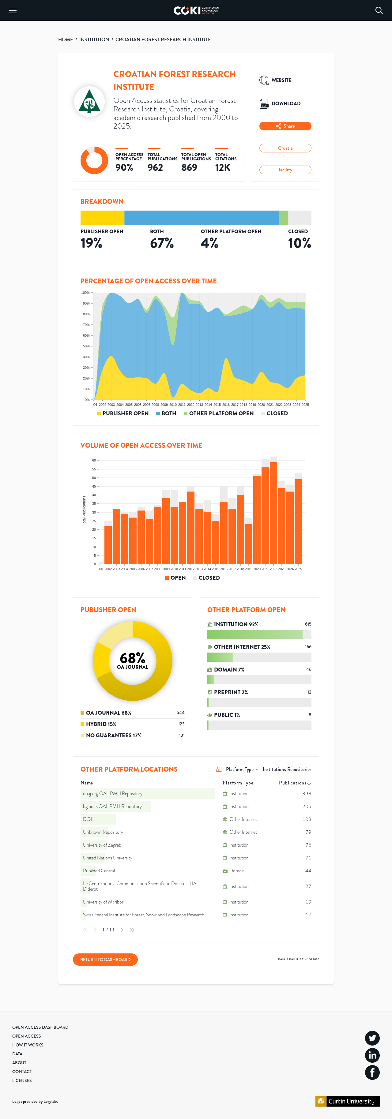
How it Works (27, 1045)
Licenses (22, 1080)
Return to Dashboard (105, 959)
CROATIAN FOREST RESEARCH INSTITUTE (163, 39)
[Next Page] (122, 930)
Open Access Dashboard (40, 1027)
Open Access (26, 1036)
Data (17, 1054)
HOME (65, 39)
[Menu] (13, 10)
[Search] (379, 10)
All (219, 769)
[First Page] (85, 930)
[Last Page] (132, 930)
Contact (22, 1071)
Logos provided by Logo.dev (35, 1101)
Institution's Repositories (287, 769)
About (19, 1063)
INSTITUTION (94, 39)
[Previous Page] (95, 930)
